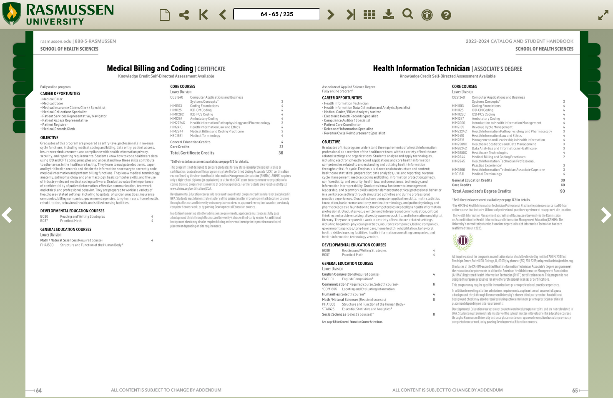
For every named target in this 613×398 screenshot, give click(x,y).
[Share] (184, 14)
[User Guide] (446, 14)
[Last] (350, 14)
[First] (203, 14)
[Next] (331, 14)
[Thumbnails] (369, 14)
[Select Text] (427, 14)
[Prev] (222, 14)
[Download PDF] (388, 14)
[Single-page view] (164, 14)
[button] (9, 213)
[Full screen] (603, 14)
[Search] (407, 14)
